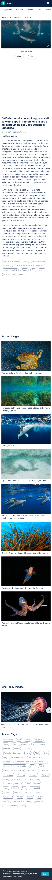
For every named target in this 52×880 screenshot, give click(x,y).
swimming (7, 266)
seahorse (21, 775)
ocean (42, 270)
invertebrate (8, 770)
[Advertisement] (26, 88)
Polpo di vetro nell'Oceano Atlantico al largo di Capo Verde (25, 624)
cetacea (6, 762)
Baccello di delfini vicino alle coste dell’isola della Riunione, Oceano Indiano (24, 516)
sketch (20, 797)
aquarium (26, 266)
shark (25, 261)
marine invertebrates (11, 753)
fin (17, 266)
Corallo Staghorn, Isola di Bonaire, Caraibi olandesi (24, 553)
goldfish (6, 801)
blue (40, 766)
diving (23, 806)
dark (5, 274)
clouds (24, 270)
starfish (21, 770)
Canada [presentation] (30, 9)
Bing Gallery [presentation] (7, 9)
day (13, 274)
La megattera (7, 445)
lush (16, 792)
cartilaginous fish (10, 270)
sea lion (6, 784)
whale (16, 261)
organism (33, 775)
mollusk (45, 770)
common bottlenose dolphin (14, 766)
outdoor (6, 748)
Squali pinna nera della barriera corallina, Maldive (23, 480)
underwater (39, 266)
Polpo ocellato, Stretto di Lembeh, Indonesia (21, 373)
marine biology (34, 757)
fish (33, 270)
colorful (38, 801)
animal (21, 274)
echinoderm (32, 770)
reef (19, 740)
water (5, 744)
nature (37, 784)
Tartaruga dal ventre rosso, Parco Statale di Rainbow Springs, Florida (25, 409)
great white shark (41, 762)
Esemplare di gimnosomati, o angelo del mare (22, 588)
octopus (44, 775)
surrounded (35, 788)
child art (37, 792)
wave (32, 766)
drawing (26, 792)
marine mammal (38, 261)
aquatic (17, 801)
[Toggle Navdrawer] (48, 3)
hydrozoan (16, 779)
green (5, 788)
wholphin (18, 784)
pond (24, 788)
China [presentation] (39, 9)
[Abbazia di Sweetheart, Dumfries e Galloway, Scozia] (48, 34)
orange (28, 801)
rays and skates (32, 779)
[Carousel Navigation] (26, 712)
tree (28, 784)
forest (15, 788)
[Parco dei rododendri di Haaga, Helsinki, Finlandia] (3, 34)
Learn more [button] (17, 877)
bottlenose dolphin (22, 762)
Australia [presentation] (19, 9)
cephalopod (8, 775)
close (5, 779)
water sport (8, 797)
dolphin (6, 261)
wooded (6, 792)
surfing (30, 797)
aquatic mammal (10, 806)
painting (27, 748)
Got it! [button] (45, 874)
